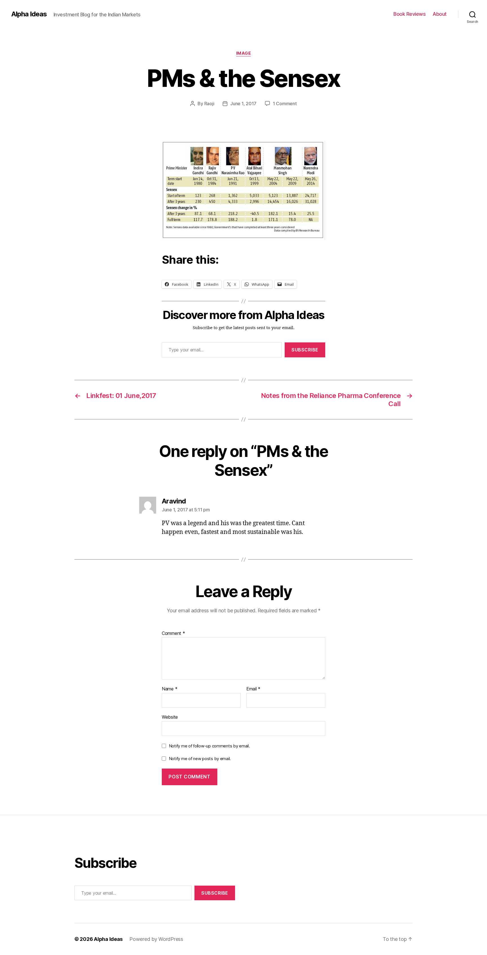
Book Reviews (409, 14)
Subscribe (304, 350)
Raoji (209, 103)
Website (170, 716)
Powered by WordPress (156, 939)
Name (169, 689)
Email (253, 689)
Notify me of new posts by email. (200, 758)
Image (243, 53)
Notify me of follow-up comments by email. (209, 746)
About (440, 14)
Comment (173, 633)
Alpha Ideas (29, 14)
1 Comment (285, 103)
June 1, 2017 (243, 103)
